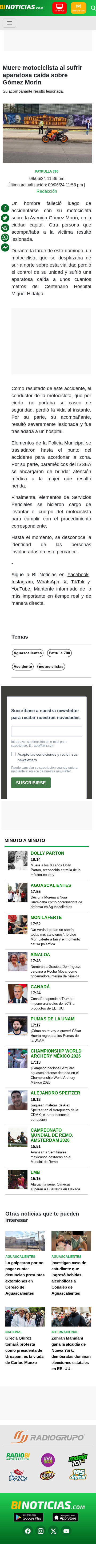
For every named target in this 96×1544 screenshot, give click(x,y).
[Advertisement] (49, 33)
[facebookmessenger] (5, 247)
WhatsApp (48, 581)
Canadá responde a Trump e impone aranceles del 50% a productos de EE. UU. (52, 1003)
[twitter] (5, 218)
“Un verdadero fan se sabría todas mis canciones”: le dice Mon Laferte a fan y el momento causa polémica (55, 937)
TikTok (78, 581)
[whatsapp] (5, 237)
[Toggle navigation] (9, 23)
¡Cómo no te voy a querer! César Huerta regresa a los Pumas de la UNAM (56, 1035)
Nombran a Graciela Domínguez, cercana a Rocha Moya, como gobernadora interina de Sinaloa (56, 971)
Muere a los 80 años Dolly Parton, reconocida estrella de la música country (56, 870)
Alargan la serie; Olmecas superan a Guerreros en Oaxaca (55, 1186)
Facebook (78, 574)
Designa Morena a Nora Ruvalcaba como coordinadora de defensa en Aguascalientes (56, 902)
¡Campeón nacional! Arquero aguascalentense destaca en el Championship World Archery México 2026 (55, 1075)
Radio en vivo (78, 11)
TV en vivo (59, 11)
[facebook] (5, 208)
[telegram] (5, 228)
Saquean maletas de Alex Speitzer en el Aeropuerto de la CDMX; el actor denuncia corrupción (54, 1112)
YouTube (20, 589)
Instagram (22, 581)
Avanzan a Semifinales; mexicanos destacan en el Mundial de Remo (51, 1157)
